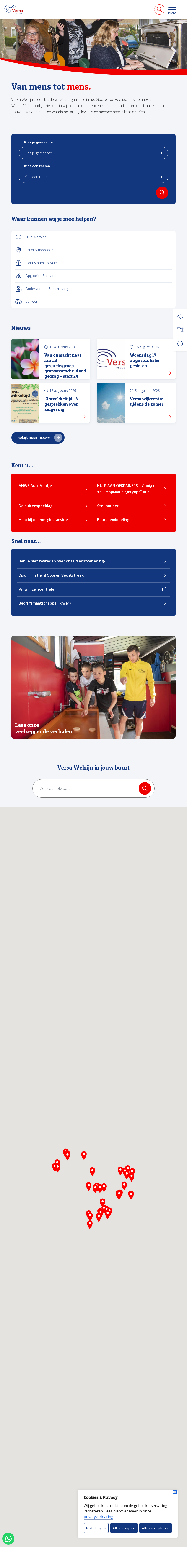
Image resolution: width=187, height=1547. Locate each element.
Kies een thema (37, 166)
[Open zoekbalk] (159, 9)
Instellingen (96, 1528)
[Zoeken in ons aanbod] (162, 193)
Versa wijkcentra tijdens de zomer (147, 401)
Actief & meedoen (39, 250)
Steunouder (108, 505)
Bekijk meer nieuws (34, 437)
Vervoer (31, 301)
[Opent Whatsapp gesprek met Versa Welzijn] (8, 1539)
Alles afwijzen (124, 1528)
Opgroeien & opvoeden (43, 275)
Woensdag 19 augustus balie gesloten (144, 360)
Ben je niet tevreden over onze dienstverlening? (62, 561)
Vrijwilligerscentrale (36, 589)
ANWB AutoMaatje (35, 485)
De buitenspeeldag (35, 505)
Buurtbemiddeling (113, 519)
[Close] (175, 1492)
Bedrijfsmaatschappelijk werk (45, 603)
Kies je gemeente (38, 142)
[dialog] (128, 1514)
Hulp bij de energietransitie (43, 519)
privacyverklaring (98, 1516)
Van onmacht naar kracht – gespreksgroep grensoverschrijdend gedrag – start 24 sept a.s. (65, 368)
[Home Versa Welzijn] (14, 9)
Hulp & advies (36, 237)
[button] (180, 316)
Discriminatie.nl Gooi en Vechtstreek (51, 575)
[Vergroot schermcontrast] (180, 344)
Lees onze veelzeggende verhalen (43, 728)
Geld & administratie (41, 263)
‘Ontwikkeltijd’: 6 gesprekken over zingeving (61, 404)
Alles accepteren (155, 1528)
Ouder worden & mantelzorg (47, 288)
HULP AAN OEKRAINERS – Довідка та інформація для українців (126, 488)
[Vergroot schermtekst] (180, 330)
